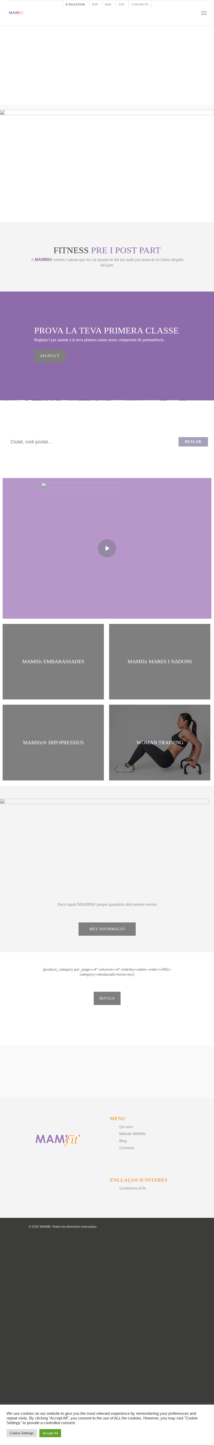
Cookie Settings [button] (22, 1433)
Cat (122, 4)
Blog (123, 1141)
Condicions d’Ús (132, 1188)
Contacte (140, 4)
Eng (108, 4)
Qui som (126, 1127)
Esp (95, 4)
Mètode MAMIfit (157, 441)
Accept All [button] (50, 1433)
